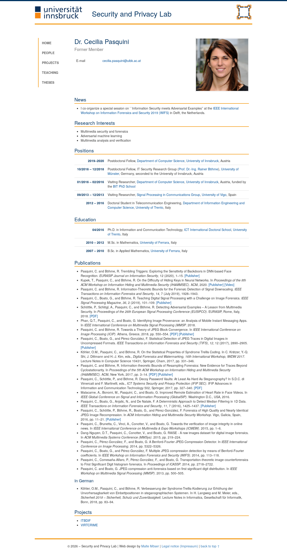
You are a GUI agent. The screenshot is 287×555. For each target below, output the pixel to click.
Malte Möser (150, 546)
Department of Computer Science (161, 160)
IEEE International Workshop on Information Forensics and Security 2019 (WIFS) (160, 110)
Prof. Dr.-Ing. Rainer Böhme (198, 169)
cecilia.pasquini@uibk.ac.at (121, 60)
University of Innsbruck (202, 160)
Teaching (50, 72)
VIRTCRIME (89, 525)
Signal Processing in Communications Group (168, 194)
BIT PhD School (124, 186)
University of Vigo (214, 194)
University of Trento (149, 207)
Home (46, 43)
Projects (50, 62)
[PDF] (94, 316)
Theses (48, 82)
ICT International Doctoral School (207, 229)
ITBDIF (86, 520)
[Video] (229, 284)
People (48, 52)
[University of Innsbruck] (63, 12)
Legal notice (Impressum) (180, 546)
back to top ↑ (210, 546)
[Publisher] (192, 275)
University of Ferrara (154, 242)
